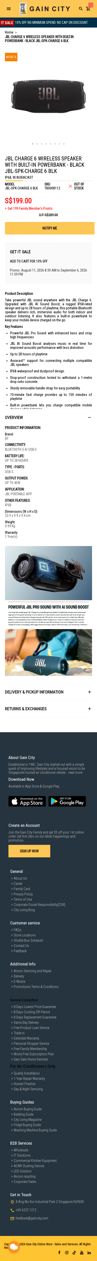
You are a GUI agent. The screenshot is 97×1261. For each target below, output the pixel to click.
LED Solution (23, 1171)
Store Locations (25, 935)
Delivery (19, 976)
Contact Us (21, 946)
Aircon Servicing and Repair (32, 971)
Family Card (22, 889)
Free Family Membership (30, 1049)
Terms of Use (23, 899)
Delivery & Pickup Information (34, 691)
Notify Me (50, 228)
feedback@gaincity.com (32, 1218)
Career (18, 884)
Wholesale (21, 1150)
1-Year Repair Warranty (29, 1079)
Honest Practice (24, 1084)
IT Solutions (22, 1155)
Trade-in (19, 1033)
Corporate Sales (25, 1182)
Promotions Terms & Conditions (36, 987)
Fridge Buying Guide (27, 1125)
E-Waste (19, 981)
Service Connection (24, 1000)
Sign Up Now (29, 851)
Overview (14, 417)
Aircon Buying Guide (28, 1109)
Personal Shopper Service (31, 1044)
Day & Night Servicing (28, 1089)
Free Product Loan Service (31, 1028)
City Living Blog (24, 910)
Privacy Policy (23, 894)
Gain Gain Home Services (31, 1059)
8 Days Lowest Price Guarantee (35, 1007)
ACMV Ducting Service (29, 1166)
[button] (33, 144)
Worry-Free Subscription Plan (34, 1054)
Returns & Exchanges (26, 708)
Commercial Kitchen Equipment (35, 1161)
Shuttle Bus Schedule (28, 940)
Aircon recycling (25, 1176)
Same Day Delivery (26, 1023)
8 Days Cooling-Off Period (32, 1012)
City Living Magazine (28, 1120)
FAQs (17, 930)
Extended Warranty (26, 1038)
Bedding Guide (23, 1114)
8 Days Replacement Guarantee (35, 1017)
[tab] (48, 417)
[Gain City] (44, 9)
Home (9, 32)
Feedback (20, 951)
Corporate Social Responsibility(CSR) (39, 905)
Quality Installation (27, 1073)
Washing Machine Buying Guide (35, 1130)
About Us (20, 878)
